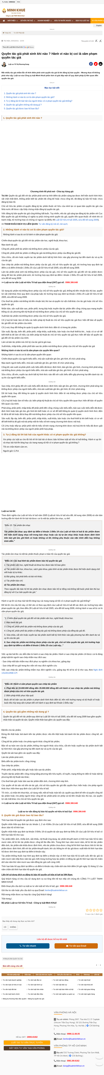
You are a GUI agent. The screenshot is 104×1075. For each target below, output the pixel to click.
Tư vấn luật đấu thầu (35, 994)
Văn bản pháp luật (13, 974)
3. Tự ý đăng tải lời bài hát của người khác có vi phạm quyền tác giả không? (38, 101)
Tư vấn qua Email (77, 946)
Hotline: (9, 2)
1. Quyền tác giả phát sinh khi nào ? (20, 93)
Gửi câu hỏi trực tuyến (44, 974)
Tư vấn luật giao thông (87, 989)
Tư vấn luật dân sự (60, 985)
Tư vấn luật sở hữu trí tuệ (12, 985)
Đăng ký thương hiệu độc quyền (14, 999)
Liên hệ (96, 974)
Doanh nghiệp (44, 20)
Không (13, 927)
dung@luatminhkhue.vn (73, 1066)
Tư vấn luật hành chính (11, 994)
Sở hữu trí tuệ (27, 20)
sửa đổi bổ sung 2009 (88, 220)
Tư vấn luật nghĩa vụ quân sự (64, 994)
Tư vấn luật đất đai (9, 989)
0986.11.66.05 (73, 1034)
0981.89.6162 (73, 1061)
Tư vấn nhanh (28, 946)
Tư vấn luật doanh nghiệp (12, 980)
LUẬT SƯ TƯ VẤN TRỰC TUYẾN (27, 1042)
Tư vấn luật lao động (60, 980)
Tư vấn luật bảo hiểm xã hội (63, 989)
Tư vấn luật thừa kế (86, 985)
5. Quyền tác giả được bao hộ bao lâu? (21, 108)
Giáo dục (28, 974)
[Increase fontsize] (100, 41)
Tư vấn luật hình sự (35, 985)
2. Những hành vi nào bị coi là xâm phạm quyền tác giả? (29, 97)
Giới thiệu (11, 20)
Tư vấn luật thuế (84, 980)
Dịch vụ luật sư (82, 20)
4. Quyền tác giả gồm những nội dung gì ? (23, 105)
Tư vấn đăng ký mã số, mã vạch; (53, 224)
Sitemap (87, 974)
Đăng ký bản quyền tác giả (13, 958)
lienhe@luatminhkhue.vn (56, 890)
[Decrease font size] (96, 41)
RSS (18, 2)
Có (5, 927)
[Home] (4, 20)
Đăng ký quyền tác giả (36, 999)
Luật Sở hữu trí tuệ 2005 (66, 220)
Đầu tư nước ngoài (63, 20)
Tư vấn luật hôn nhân (36, 989)
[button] (100, 64)
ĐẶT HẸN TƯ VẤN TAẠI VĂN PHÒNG (27, 1048)
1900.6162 (32, 1037)
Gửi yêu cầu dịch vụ (64, 974)
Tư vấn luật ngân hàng (87, 994)
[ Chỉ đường (92, 1026)
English (99, 25)
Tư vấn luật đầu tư (34, 980)
